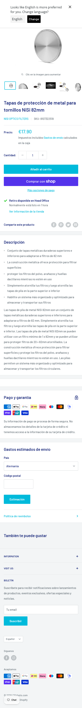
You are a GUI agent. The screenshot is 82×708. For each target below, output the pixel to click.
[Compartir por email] (75, 224)
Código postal (12, 475)
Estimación (17, 499)
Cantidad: (10, 155)
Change (34, 19)
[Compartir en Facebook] (53, 224)
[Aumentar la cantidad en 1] (43, 155)
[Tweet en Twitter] (68, 224)
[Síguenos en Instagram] (13, 657)
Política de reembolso (17, 516)
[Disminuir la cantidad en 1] (22, 155)
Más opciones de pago (41, 190)
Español (10, 638)
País (6, 457)
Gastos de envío (53, 137)
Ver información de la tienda (26, 211)
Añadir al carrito (41, 169)
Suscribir (16, 621)
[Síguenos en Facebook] (6, 657)
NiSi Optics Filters (16, 118)
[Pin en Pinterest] (61, 224)
